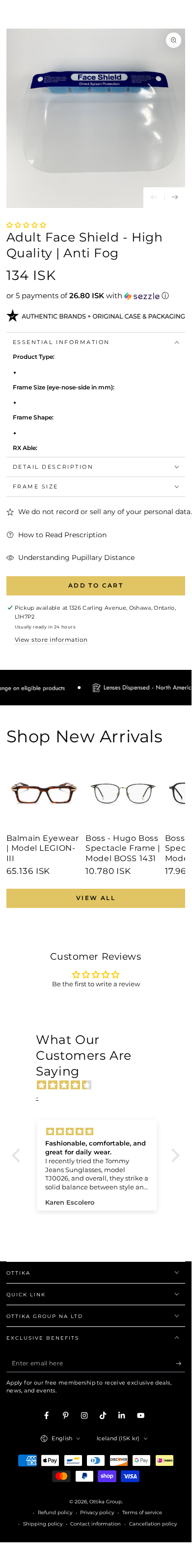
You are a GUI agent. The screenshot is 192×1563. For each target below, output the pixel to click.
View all (95, 898)
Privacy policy (97, 1512)
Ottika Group (105, 1501)
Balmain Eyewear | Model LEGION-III (42, 849)
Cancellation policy (153, 1524)
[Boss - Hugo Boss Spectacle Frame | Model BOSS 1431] (123, 793)
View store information (51, 639)
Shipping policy (42, 1524)
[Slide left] (154, 197)
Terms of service (142, 1512)
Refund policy (55, 1512)
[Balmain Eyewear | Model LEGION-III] (44, 793)
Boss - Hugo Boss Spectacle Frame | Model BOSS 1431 (123, 849)
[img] (100, 1085)
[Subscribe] (181, 1364)
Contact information (95, 1524)
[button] (26, 225)
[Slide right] (175, 197)
